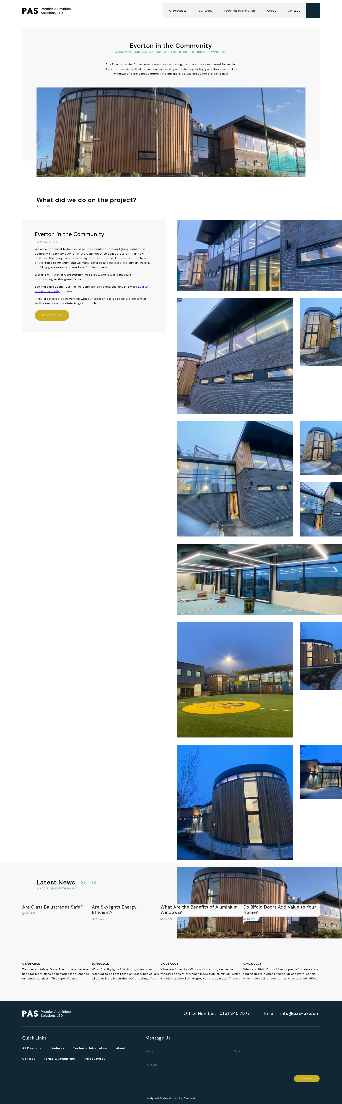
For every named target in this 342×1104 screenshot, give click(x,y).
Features (57, 1048)
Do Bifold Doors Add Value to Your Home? (280, 909)
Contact (294, 10)
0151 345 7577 (234, 1013)
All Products (178, 10)
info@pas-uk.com (300, 1013)
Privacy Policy (95, 1059)
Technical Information (239, 10)
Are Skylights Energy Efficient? (115, 909)
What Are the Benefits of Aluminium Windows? (199, 909)
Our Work (205, 10)
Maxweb (190, 1098)
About (271, 10)
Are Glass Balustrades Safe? (52, 907)
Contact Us (52, 315)
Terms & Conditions (59, 1059)
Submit (306, 1078)
